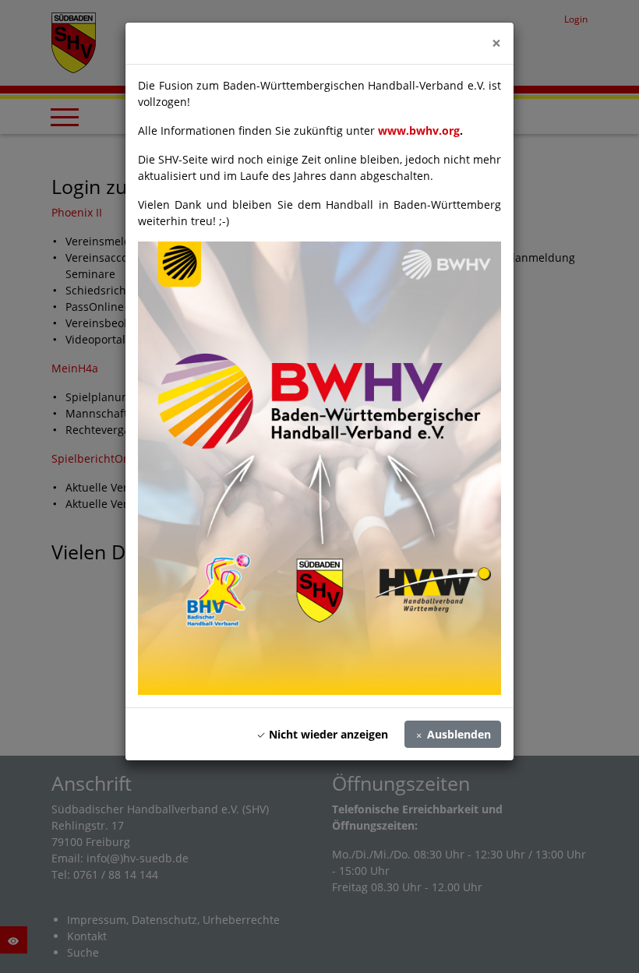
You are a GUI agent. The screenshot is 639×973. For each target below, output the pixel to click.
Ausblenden (457, 734)
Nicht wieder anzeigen (327, 734)
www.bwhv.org (419, 130)
